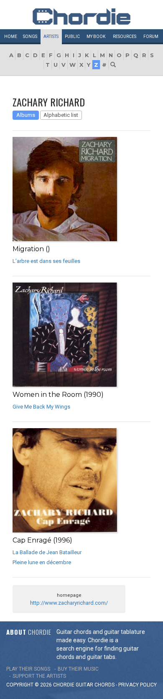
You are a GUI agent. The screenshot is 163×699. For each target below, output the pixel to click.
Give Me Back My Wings (41, 407)
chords (104, 685)
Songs (30, 36)
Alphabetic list (60, 115)
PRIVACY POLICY (137, 685)
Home (10, 36)
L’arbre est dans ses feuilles (46, 261)
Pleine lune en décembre (42, 562)
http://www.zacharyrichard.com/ (69, 603)
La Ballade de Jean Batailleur (47, 552)
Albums (25, 115)
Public (72, 36)
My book (96, 36)
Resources (124, 36)
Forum (150, 36)
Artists (51, 36)
